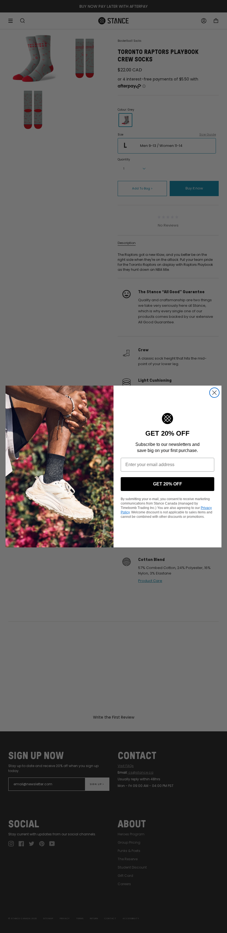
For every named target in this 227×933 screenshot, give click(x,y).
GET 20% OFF (167, 484)
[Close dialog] (214, 392)
